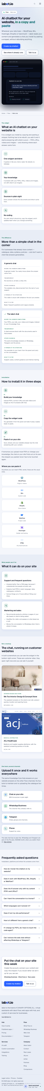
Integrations (5, 1052)
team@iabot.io (6, 1017)
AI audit (4, 1045)
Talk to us (32, 52)
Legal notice (6, 1078)
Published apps (7, 1029)
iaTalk (26, 1059)
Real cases (31, 977)
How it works (6, 1026)
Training (4, 1055)
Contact (26, 1049)
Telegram (27, 1036)
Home (3, 113)
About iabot (27, 1045)
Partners (26, 1062)
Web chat (27, 1033)
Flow (8, 113)
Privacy (13, 1078)
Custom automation (8, 1049)
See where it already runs (13, 52)
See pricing (7, 842)
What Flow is (22, 977)
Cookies (19, 1078)
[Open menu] (40, 3)
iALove (26, 1055)
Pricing (4, 1033)
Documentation (7, 1036)
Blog (25, 1066)
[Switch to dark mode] (34, 4)
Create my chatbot (11, 46)
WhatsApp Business (10, 977)
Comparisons (28, 1069)
